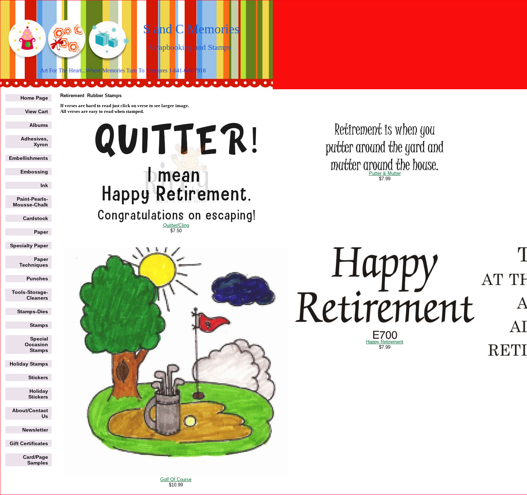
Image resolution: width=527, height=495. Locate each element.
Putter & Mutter (385, 173)
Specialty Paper (29, 245)
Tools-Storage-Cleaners (30, 295)
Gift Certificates (29, 443)
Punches (37, 278)
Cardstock (35, 218)
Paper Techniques (33, 262)
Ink (44, 185)
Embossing (34, 172)
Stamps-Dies (32, 311)
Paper (41, 232)
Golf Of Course (175, 479)
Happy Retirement (384, 341)
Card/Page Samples (35, 460)
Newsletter (35, 430)
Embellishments (28, 158)
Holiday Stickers (38, 394)
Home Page (34, 98)
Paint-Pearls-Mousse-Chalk (30, 202)
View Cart (36, 111)
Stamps (39, 325)
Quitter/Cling (176, 225)
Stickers (38, 377)
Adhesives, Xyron (34, 141)
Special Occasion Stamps (36, 344)
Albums (38, 125)
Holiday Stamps (29, 364)
